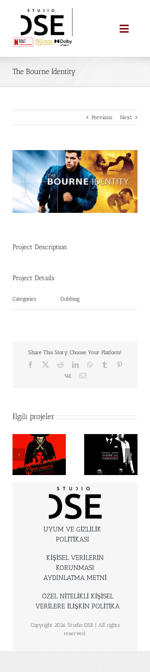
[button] (18, 454)
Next (126, 117)
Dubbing (70, 299)
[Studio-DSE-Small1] (42, 11)
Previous (102, 117)
